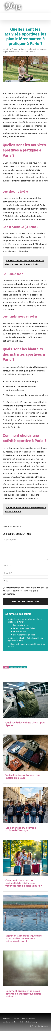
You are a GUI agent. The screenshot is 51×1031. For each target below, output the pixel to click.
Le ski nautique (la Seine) (24, 628)
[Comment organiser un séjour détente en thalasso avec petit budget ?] (25, 969)
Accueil (5, 49)
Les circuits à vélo (21, 625)
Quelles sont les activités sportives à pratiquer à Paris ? (25, 620)
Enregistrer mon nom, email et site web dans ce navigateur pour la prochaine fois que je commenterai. (25, 590)
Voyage (14, 49)
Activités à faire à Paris (18, 667)
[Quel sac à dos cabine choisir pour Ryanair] (25, 700)
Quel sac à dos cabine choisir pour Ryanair (25, 723)
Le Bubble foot (19, 631)
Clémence (17, 526)
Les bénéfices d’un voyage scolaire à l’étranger (20, 829)
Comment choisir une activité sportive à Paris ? (26, 645)
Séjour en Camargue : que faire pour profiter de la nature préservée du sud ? (23, 938)
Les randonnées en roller (24, 635)
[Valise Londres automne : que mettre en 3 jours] (25, 753)
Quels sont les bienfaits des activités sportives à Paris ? (25, 639)
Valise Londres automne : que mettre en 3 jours (22, 776)
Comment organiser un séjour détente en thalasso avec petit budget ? (23, 993)
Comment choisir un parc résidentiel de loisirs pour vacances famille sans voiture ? (23, 882)
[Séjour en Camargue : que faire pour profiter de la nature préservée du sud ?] (25, 913)
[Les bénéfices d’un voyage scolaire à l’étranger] (25, 805)
